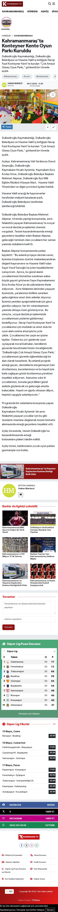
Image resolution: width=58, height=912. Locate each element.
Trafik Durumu (40, 862)
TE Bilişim (36, 900)
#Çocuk (27, 76)
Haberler (6, 36)
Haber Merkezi (26, 488)
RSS (11, 891)
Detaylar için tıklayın (29, 714)
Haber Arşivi (39, 879)
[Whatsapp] (36, 845)
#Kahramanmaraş (10, 76)
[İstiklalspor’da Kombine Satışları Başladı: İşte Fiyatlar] (43, 518)
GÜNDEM (32, 11)
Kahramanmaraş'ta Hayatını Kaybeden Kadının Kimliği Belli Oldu (14, 583)
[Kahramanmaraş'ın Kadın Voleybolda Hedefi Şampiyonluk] (43, 571)
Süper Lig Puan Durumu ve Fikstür (14, 870)
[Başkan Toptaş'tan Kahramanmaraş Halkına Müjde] (43, 545)
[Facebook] (21, 845)
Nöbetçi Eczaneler (13, 855)
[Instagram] (31, 845)
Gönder (8, 627)
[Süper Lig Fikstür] (54, 724)
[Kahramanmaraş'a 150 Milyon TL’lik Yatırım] (15, 545)
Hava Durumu (40, 855)
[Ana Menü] (53, 4)
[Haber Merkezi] (9, 490)
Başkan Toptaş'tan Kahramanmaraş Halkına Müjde (42, 556)
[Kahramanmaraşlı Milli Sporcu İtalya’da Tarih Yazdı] (15, 518)
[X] (26, 845)
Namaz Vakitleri (13, 862)
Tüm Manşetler (40, 869)
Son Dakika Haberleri (14, 879)
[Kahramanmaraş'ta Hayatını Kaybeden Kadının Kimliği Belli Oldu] (15, 571)
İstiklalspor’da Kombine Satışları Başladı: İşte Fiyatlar (42, 530)
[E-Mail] (20, 494)
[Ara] (49, 4)
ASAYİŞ (44, 11)
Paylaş (8, 127)
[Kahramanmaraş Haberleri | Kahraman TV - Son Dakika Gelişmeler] (12, 4)
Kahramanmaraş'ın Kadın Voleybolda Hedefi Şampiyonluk (42, 583)
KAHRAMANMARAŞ (13, 11)
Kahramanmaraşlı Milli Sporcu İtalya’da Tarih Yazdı (13, 530)
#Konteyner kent (42, 76)
